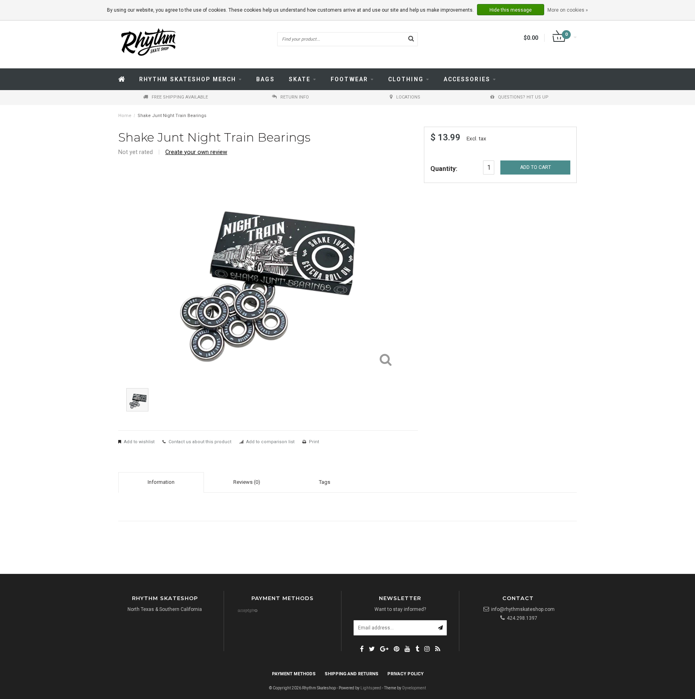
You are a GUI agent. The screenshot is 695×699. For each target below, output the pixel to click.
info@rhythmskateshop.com (523, 609)
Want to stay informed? (400, 609)
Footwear (349, 79)
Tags (324, 482)
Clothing (406, 79)
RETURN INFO (294, 97)
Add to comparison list (270, 441)
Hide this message (510, 10)
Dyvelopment (414, 688)
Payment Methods (294, 673)
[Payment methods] (247, 611)
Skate (300, 79)
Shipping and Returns (351, 673)
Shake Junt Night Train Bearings (172, 115)
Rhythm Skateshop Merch (187, 79)
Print (314, 441)
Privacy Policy (405, 673)
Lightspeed (370, 688)
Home (125, 115)
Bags (265, 79)
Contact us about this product (200, 441)
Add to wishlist (139, 441)
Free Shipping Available (180, 97)
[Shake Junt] (559, 144)
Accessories (467, 79)
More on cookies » (567, 10)
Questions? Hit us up (523, 97)
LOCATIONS (408, 97)
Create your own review (196, 152)
